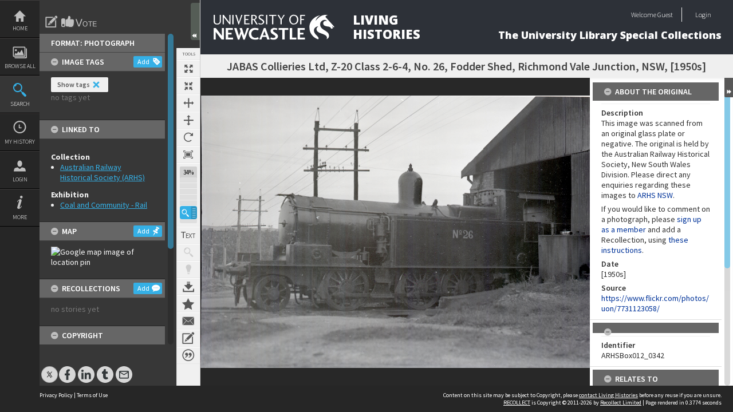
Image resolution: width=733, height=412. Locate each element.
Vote (80, 21)
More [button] (20, 217)
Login (20, 179)
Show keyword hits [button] (188, 252)
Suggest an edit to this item (51, 21)
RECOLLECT (516, 402)
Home (20, 28)
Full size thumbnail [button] (188, 68)
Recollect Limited (620, 402)
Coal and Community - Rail (103, 205)
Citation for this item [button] (188, 355)
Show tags (73, 84)
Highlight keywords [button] (188, 269)
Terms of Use (92, 395)
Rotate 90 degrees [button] (188, 137)
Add (143, 61)
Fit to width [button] (188, 103)
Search (20, 104)
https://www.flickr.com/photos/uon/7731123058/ (655, 303)
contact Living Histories (608, 395)
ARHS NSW (655, 195)
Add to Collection (188, 303)
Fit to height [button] (188, 120)
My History (20, 141)
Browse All (20, 66)
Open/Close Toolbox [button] (195, 21)
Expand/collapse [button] (728, 87)
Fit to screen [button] (188, 85)
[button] (188, 212)
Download (188, 286)
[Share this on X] (49, 369)
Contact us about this (188, 321)
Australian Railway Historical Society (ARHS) (102, 172)
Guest (665, 14)
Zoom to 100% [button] (188, 154)
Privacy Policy (56, 395)
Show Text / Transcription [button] (188, 235)
